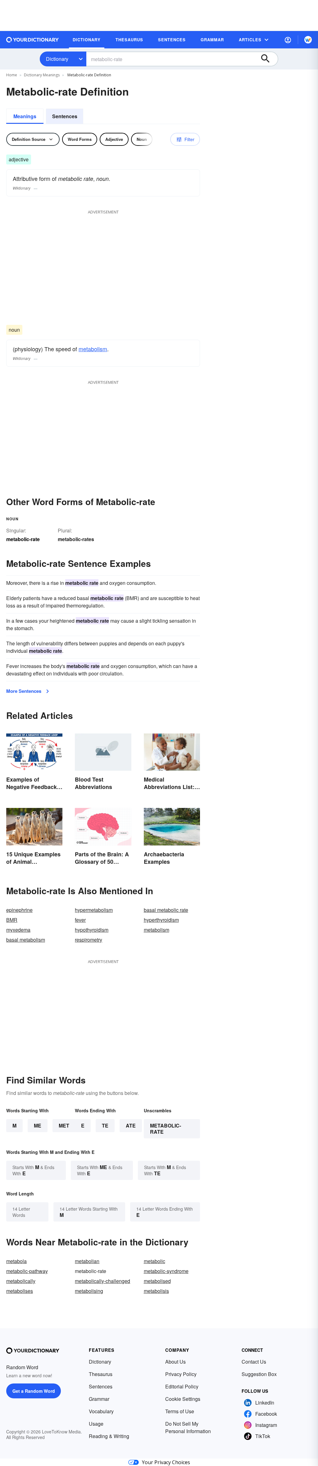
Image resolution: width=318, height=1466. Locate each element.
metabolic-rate (165, 1128)
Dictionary (57, 58)
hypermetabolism (94, 909)
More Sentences (23, 691)
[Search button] (268, 59)
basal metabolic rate (166, 909)
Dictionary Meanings (42, 75)
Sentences (64, 116)
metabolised (157, 1280)
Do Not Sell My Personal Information (188, 1427)
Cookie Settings (182, 1398)
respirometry (88, 939)
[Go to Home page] (32, 40)
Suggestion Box (259, 1374)
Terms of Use (179, 1411)
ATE (131, 1125)
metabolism (93, 349)
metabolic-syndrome (166, 1271)
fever (80, 919)
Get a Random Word (33, 1391)
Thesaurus (100, 1374)
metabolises (19, 1290)
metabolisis (156, 1290)
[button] (288, 39)
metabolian (87, 1261)
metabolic (154, 1261)
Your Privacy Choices (166, 1462)
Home (11, 75)
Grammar (99, 1398)
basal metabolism (25, 939)
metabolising (89, 1290)
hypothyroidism (91, 929)
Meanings (24, 116)
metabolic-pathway (27, 1271)
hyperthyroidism (161, 919)
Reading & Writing (109, 1436)
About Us (175, 1361)
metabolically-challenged (102, 1280)
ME (37, 1125)
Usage (96, 1423)
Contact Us (254, 1361)
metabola (16, 1261)
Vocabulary (101, 1411)
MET (64, 1125)
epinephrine (19, 909)
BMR (11, 919)
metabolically (20, 1280)
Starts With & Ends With (33, 1170)
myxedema (18, 929)
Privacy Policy (181, 1374)
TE (105, 1125)
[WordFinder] (308, 40)
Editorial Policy (181, 1386)
